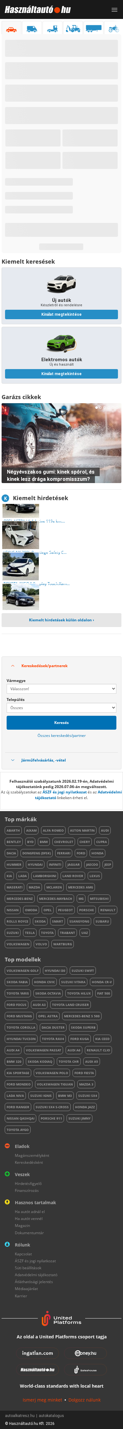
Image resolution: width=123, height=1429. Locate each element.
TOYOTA (47, 932)
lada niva (15, 1095)
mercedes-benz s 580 (82, 1016)
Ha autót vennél (29, 1218)
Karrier (21, 1296)
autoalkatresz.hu (20, 1416)
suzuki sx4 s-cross (52, 1107)
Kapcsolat (23, 1254)
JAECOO (92, 864)
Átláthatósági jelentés (34, 1281)
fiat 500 (103, 993)
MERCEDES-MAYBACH (55, 898)
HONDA (97, 853)
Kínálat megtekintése (61, 314)
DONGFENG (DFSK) (36, 853)
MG (81, 898)
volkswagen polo (52, 1073)
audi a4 (13, 1050)
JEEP (107, 864)
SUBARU (102, 921)
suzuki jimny (79, 1118)
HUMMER (14, 864)
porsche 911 (51, 1118)
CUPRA (101, 842)
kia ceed (102, 1039)
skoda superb (83, 1027)
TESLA (30, 932)
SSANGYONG (79, 921)
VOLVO (41, 944)
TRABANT (67, 932)
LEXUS (95, 876)
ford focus (16, 1004)
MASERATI (14, 887)
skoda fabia (17, 982)
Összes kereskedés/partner (62, 735)
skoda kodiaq (40, 1061)
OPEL (48, 910)
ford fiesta (84, 1073)
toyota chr (69, 1061)
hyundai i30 (55, 970)
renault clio (98, 1050)
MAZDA (34, 887)
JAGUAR (73, 864)
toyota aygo (18, 1129)
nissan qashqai (20, 1118)
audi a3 (39, 1004)
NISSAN (13, 910)
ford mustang (19, 1016)
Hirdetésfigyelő (28, 1183)
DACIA (11, 853)
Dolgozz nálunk (84, 1400)
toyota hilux (79, 993)
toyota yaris (18, 993)
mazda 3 (86, 1084)
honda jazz (85, 1107)
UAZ (84, 932)
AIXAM (31, 830)
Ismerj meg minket (42, 1400)
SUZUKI (13, 932)
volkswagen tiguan (55, 1084)
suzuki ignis (41, 1095)
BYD (30, 842)
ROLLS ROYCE (17, 921)
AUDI (105, 830)
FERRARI (63, 853)
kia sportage (18, 1073)
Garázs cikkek (21, 397)
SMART (57, 921)
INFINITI (55, 864)
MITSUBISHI (99, 898)
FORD (81, 853)
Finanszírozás (27, 1190)
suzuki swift (83, 970)
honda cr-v (102, 982)
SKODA (40, 921)
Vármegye (16, 680)
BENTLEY (14, 842)
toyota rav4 (53, 1039)
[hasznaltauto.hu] (35, 9)
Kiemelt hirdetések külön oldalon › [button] (61, 620)
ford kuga (79, 1039)
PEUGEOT (65, 910)
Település (16, 699)
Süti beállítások (28, 1268)
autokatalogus (51, 1416)
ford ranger (18, 1107)
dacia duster (53, 1027)
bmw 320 (14, 1061)
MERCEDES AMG (80, 887)
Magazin (22, 1225)
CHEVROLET (63, 842)
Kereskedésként (29, 1162)
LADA (22, 876)
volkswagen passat (43, 1050)
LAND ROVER (72, 876)
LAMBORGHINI (44, 876)
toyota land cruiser (70, 1004)
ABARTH (13, 830)
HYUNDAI (35, 864)
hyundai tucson (21, 1039)
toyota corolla (21, 1027)
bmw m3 (65, 1095)
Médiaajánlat (26, 1288)
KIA (9, 876)
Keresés (61, 722)
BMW (44, 842)
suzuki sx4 (87, 1095)
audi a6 (73, 1050)
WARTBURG (62, 944)
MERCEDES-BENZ (20, 898)
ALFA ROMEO (53, 830)
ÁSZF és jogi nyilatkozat (65, 792)
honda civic (44, 982)
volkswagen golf (22, 970)
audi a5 (91, 1061)
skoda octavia (48, 993)
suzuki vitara (73, 982)
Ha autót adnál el (30, 1211)
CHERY (84, 842)
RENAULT (107, 910)
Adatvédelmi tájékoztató (36, 1274)
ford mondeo (19, 1084)
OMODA (31, 910)
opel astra (48, 1016)
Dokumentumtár (29, 1232)
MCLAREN (54, 887)
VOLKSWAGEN (18, 944)
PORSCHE (86, 910)
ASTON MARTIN (82, 830)
